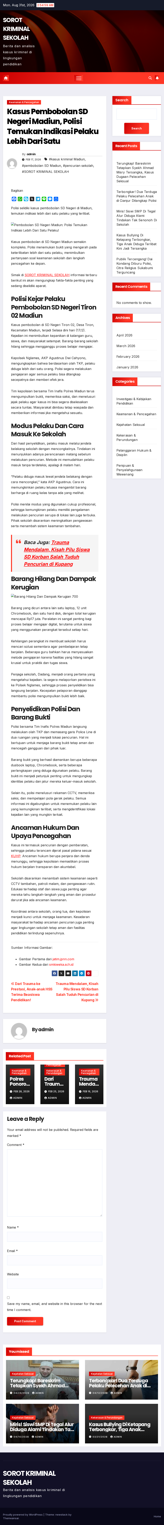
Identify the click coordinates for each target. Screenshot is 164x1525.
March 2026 (125, 346)
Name (13, 1227)
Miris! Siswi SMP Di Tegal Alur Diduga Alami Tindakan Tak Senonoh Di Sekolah (42, 1429)
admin (31, 154)
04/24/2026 (22, 1393)
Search (121, 99)
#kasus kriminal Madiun (67, 159)
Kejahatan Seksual (130, 425)
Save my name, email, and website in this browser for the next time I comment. (54, 1307)
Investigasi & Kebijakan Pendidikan (133, 401)
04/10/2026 (22, 1436)
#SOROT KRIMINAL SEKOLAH (45, 172)
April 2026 (124, 335)
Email (12, 1251)
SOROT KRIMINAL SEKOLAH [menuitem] (47, 275)
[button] (150, 78)
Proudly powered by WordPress (23, 1514)
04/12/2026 (101, 1393)
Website (13, 1274)
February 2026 (128, 357)
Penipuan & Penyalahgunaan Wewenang (129, 469)
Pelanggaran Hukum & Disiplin (134, 452)
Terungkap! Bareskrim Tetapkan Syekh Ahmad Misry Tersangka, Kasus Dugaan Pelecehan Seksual (135, 172)
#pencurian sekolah (78, 166)
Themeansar (11, 1518)
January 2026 (127, 367)
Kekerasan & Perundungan (54, 1072)
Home (157, 1516)
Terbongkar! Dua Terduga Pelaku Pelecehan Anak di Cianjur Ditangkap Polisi (136, 196)
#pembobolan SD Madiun (41, 166)
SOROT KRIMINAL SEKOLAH (16, 29)
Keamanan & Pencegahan (24, 102)
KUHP (15, 856)
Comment (15, 1145)
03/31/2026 (100, 1436)
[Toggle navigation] (79, 78)
